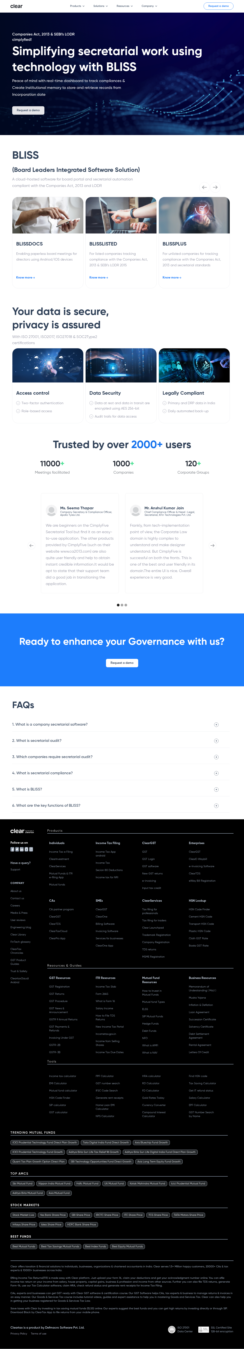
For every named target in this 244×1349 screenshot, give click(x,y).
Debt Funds (149, 1031)
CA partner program (61, 909)
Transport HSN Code (201, 924)
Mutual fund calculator (63, 1090)
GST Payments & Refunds (59, 1028)
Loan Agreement (199, 1012)
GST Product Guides (18, 962)
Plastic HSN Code (199, 931)
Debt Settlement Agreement (199, 1036)
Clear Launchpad (153, 927)
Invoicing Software (107, 931)
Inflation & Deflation (201, 1005)
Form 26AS (102, 994)
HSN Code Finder (199, 909)
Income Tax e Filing (61, 852)
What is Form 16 (105, 1001)
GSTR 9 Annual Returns (63, 1019)
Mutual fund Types (153, 1002)
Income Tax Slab (106, 986)
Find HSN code (198, 1076)
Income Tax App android (106, 854)
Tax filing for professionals (150, 911)
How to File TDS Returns (105, 1017)
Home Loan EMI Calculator (105, 1107)
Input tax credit (151, 888)
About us (15, 891)
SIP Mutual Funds (152, 1016)
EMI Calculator (58, 1083)
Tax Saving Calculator (202, 1083)
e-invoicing (149, 881)
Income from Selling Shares (108, 1043)
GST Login (148, 859)
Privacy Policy (18, 1333)
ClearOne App (104, 945)
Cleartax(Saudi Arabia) (19, 980)
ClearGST (195, 852)
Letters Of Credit (199, 1052)
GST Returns (56, 994)
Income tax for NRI (107, 877)
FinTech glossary (20, 942)
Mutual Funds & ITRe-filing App (61, 875)
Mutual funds (57, 884)
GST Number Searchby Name (201, 1114)
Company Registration (156, 942)
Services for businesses (109, 938)
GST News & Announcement (58, 1010)
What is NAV (149, 1052)
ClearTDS (194, 873)
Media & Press (18, 913)
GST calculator (58, 1112)
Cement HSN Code (200, 916)
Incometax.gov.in (106, 1034)
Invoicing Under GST (61, 1038)
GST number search (108, 1083)
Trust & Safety (18, 971)
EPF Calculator (198, 1105)
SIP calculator (57, 1105)
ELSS (145, 1009)
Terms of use (38, 1333)
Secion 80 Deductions (109, 870)
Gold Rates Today (153, 1098)
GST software (150, 866)
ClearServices (57, 866)
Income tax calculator (62, 1076)
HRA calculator (151, 1076)
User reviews (17, 920)
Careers (15, 905)
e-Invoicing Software (201, 866)
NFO (145, 1038)
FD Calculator (150, 1090)
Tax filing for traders (154, 920)
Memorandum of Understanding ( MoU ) (202, 988)
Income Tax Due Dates (110, 1052)
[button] (75, 6)
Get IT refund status (201, 1090)
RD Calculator (150, 1083)
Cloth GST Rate (198, 938)
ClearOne (101, 916)
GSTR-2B (54, 1045)
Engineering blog (20, 927)
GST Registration (59, 986)
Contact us (17, 898)
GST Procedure (58, 1001)
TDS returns (149, 949)
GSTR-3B (54, 1052)
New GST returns (152, 873)
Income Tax (103, 863)
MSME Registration (153, 956)
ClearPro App (57, 938)
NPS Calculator (105, 1116)
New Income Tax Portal (110, 1026)
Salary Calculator (199, 1098)
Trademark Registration (156, 935)
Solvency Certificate (201, 1026)
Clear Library (18, 934)
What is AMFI (150, 1045)
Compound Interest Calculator (154, 1114)
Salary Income (104, 1008)
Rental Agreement (200, 1045)
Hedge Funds (150, 1023)
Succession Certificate (202, 1019)
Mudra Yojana (197, 997)
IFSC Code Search (107, 1090)
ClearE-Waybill (198, 859)
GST (144, 852)
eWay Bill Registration (202, 881)
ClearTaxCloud (58, 931)
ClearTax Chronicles (16, 951)
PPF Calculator (105, 1076)
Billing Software (105, 924)
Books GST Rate (199, 945)
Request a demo (218, 6)
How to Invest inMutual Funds (152, 993)
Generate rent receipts (109, 1098)
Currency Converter (154, 1105)
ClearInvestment (59, 859)
